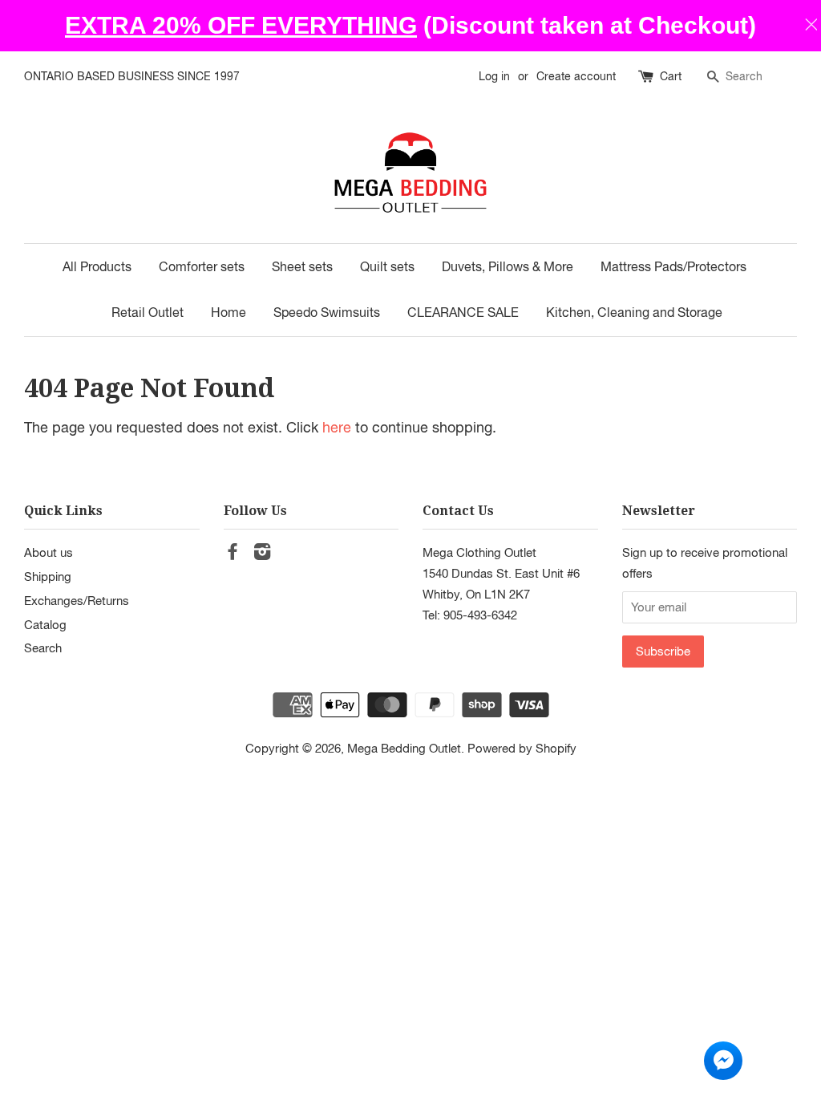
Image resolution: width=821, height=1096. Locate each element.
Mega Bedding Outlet (404, 748)
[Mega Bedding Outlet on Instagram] (262, 553)
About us (48, 552)
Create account (576, 76)
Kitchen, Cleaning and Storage (634, 312)
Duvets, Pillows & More (507, 266)
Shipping (47, 576)
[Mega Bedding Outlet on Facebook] (232, 553)
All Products (97, 266)
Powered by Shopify (521, 748)
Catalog (45, 624)
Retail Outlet (147, 312)
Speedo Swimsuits (326, 312)
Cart (670, 76)
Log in (494, 76)
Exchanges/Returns (76, 600)
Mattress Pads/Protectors (673, 266)
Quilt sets (387, 266)
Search (43, 647)
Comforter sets (202, 266)
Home (228, 312)
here (336, 427)
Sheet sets (302, 266)
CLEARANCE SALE (463, 312)
